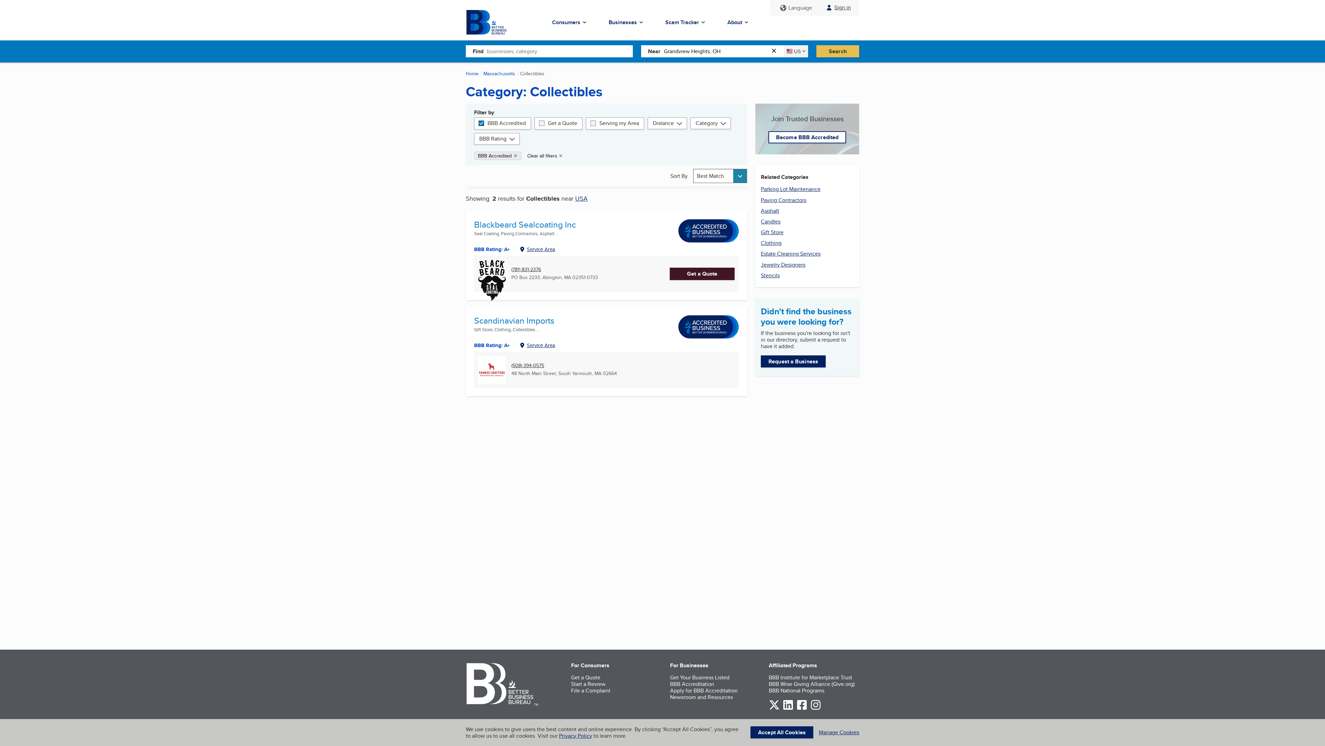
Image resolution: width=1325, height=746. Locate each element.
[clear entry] (776, 51)
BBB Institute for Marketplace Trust (810, 677)
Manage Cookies (839, 732)
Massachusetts (499, 73)
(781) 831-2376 (526, 269)
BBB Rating (493, 139)
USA (581, 198)
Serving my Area (619, 123)
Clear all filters (542, 155)
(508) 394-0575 (527, 366)
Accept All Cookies (782, 732)
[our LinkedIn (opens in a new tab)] (788, 708)
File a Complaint (590, 691)
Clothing (771, 243)
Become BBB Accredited (807, 137)
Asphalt (770, 211)
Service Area (541, 249)
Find (478, 51)
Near (654, 51)
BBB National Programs (796, 691)
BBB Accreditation (692, 684)
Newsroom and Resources (701, 697)
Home (472, 73)
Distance (663, 123)
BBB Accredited (507, 123)
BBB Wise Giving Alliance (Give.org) (812, 684)
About (734, 22)
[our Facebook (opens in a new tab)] (801, 708)
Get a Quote (562, 123)
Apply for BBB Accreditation (704, 691)
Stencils (770, 275)
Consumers (566, 22)
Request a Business (793, 361)
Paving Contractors (783, 200)
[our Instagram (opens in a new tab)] (815, 708)
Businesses (623, 22)
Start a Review (588, 684)
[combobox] (560, 51)
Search (838, 51)
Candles (771, 222)
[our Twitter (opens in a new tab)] (774, 708)
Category (707, 123)
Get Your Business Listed (699, 677)
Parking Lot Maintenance (791, 189)
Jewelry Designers (783, 265)
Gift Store (772, 232)
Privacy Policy (575, 736)
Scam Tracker (682, 22)
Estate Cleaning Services (791, 254)
